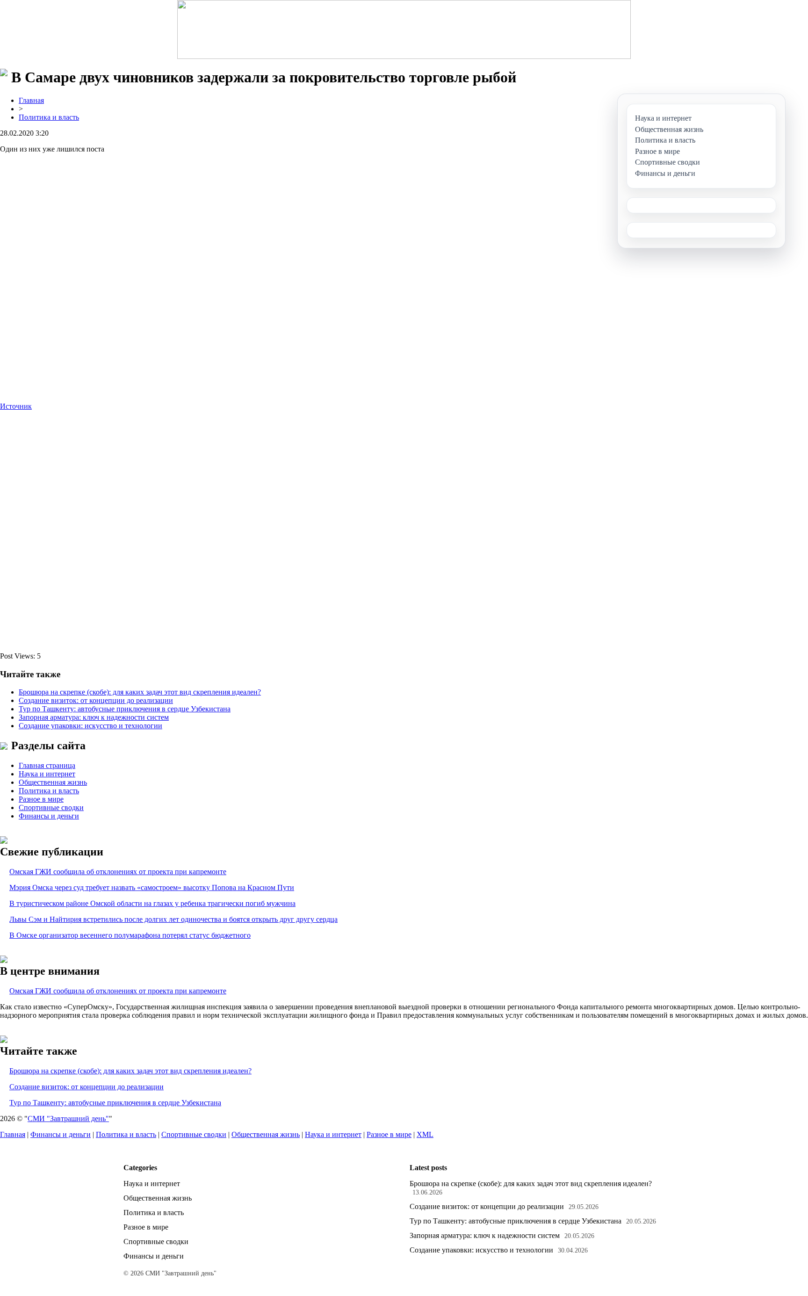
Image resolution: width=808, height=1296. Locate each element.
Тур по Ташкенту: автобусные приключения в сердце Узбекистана (125, 709)
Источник (16, 406)
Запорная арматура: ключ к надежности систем (94, 717)
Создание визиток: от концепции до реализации (96, 700)
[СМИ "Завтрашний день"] (404, 29)
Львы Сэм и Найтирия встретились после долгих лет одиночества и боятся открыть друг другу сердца (173, 919)
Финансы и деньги (49, 816)
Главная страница (47, 765)
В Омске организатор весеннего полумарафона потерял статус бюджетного (130, 935)
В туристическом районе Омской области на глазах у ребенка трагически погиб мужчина (152, 903)
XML (425, 1134)
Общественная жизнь (53, 782)
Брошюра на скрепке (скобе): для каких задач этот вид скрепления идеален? (140, 692)
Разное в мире (41, 799)
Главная (31, 100)
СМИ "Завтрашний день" (68, 1118)
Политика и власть (49, 117)
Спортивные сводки (51, 807)
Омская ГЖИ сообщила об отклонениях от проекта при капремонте (117, 872)
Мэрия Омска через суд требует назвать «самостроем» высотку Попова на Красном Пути (151, 887)
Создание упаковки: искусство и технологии (90, 726)
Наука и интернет (47, 774)
